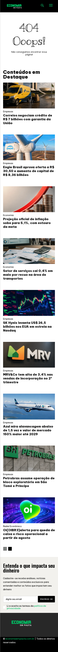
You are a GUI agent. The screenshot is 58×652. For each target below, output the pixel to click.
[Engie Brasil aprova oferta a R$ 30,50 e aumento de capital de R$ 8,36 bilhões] (29, 147)
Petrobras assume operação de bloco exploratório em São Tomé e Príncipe (29, 482)
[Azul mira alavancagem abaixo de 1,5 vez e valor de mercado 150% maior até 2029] (29, 407)
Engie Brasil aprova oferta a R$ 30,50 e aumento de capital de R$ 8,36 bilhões (28, 171)
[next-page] (10, 549)
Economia (8, 215)
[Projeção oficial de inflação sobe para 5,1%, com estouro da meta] (29, 199)
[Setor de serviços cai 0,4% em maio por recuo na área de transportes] (29, 251)
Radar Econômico (12, 526)
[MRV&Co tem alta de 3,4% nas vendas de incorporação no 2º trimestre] (29, 355)
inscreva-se (46, 599)
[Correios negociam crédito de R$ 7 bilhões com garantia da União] (29, 95)
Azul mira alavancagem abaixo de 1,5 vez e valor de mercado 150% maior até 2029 (28, 430)
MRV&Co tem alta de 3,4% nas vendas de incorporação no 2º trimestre (28, 378)
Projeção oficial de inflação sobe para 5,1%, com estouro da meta (27, 223)
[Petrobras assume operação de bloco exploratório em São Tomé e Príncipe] (29, 458)
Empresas (8, 111)
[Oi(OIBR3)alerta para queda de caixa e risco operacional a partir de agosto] (29, 510)
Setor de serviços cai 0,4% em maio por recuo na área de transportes (28, 274)
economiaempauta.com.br (19, 638)
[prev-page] (5, 549)
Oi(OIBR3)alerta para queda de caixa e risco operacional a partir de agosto (29, 534)
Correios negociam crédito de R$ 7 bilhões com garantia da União (27, 119)
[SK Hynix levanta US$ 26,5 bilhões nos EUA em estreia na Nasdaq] (29, 303)
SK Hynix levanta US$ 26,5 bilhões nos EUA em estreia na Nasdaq (27, 326)
